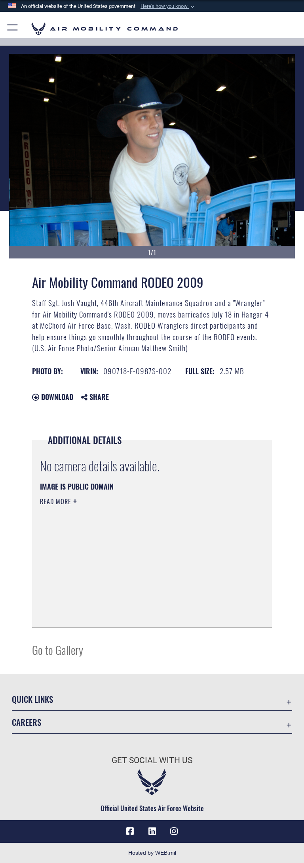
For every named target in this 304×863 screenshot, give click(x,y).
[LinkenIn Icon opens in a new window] (152, 831)
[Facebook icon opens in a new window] (130, 831)
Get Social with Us (152, 760)
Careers (26, 722)
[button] (168, 6)
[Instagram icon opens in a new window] (174, 831)
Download (56, 397)
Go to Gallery (57, 649)
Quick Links (32, 699)
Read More (56, 501)
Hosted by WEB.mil (152, 853)
